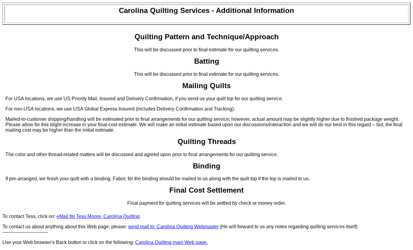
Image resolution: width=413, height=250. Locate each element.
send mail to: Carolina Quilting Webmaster (173, 226)
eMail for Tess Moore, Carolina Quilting (98, 216)
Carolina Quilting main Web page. (171, 242)
